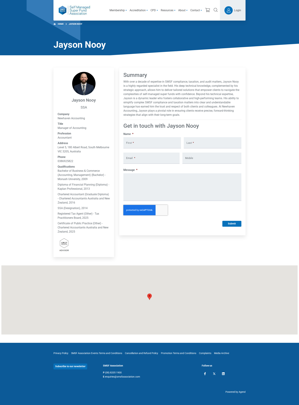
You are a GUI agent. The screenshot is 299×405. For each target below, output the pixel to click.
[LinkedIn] (223, 373)
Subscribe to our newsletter (70, 366)
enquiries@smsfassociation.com (122, 376)
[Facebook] (205, 373)
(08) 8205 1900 (113, 372)
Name (128, 134)
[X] (214, 373)
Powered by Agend (235, 391)
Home (61, 24)
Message (130, 170)
